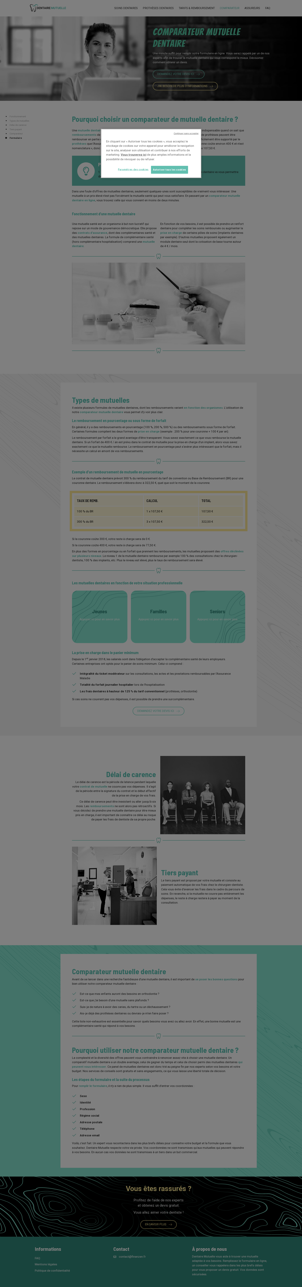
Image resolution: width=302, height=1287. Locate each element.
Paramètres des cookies (133, 169)
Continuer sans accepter (186, 133)
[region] (151, 153)
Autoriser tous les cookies (169, 169)
